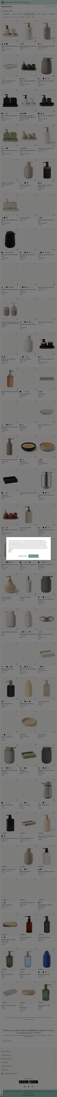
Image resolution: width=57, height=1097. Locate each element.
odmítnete (25, 548)
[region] (28, 548)
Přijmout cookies (33, 556)
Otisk (9, 551)
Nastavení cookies (22, 556)
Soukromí (10, 549)
